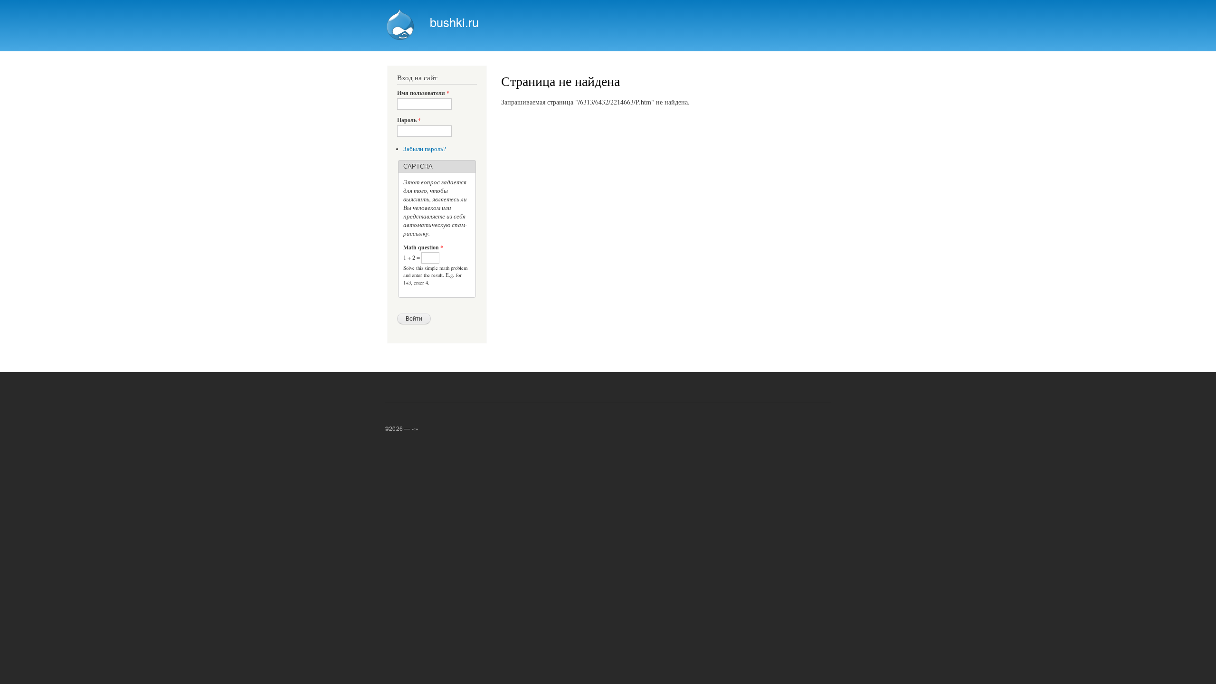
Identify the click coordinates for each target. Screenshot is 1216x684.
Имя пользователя (423, 93)
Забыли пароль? (424, 149)
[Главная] (401, 25)
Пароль (409, 120)
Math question (423, 247)
